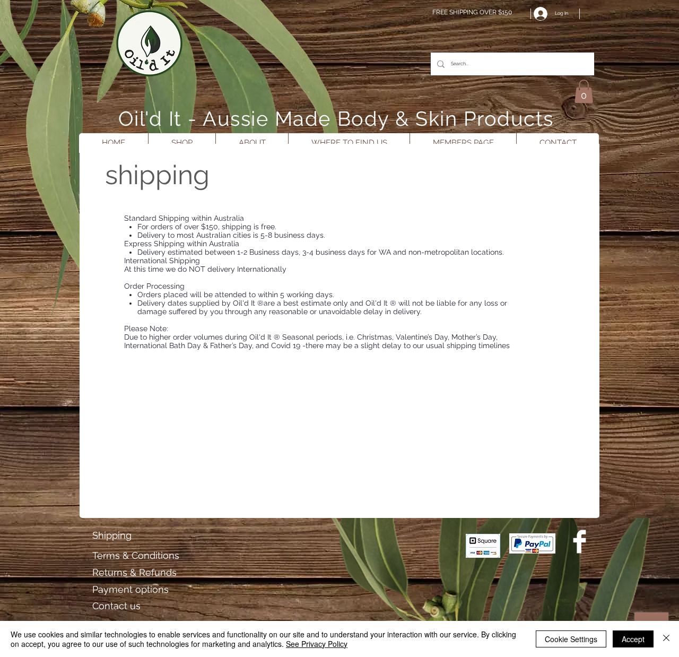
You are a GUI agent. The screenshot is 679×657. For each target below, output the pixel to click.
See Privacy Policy (316, 643)
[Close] (666, 639)
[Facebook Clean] (579, 542)
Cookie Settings (571, 639)
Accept (633, 639)
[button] (584, 91)
